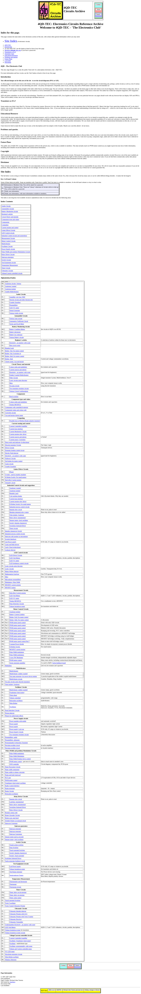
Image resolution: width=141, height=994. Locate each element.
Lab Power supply (10, 542)
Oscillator (12, 943)
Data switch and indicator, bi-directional (17, 442)
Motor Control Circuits (8, 241)
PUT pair (8, 777)
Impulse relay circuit (16, 509)
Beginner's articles (7, 214)
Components (5, 222)
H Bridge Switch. (15, 647)
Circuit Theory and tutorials (10, 217)
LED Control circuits (8, 233)
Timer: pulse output (15, 898)
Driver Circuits (9, 448)
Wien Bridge (13, 703)
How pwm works (15, 345)
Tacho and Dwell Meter (17, 324)
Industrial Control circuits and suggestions (14, 235)
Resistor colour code (11, 812)
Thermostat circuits (15, 887)
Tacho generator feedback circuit (15, 861)
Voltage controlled (15, 698)
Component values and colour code (15, 410)
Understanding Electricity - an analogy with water (20, 924)
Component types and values (10, 219)
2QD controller (14, 764)
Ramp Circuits (9, 791)
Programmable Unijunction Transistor (16, 743)
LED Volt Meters (15, 558)
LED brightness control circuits (19, 563)
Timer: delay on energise (17, 895)
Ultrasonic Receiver (16, 919)
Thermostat (13, 884)
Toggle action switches (16, 845)
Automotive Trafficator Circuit (19, 321)
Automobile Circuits (8, 209)
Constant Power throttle (17, 644)
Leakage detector (10, 550)
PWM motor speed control (18, 622)
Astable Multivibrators (12, 291)
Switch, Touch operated (17, 856)
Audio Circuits (6, 206)
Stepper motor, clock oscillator (19, 520)
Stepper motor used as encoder (14, 837)
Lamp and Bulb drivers (12, 544)
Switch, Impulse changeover (18, 523)
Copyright (8, 60)
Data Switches (14, 847)
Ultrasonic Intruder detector (18, 911)
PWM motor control (16, 660)
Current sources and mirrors (18, 370)
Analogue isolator (10, 289)
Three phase (13, 695)
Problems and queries (11, 57)
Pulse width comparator (12, 769)
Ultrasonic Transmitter (16, 922)
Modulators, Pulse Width (12, 582)
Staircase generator (15, 829)
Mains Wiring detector (12, 571)
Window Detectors (10, 959)
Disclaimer (8, 62)
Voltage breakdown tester (17, 606)
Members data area (13, 50)
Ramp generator (10, 788)
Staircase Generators (16, 834)
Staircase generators (8, 257)
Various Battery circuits (17, 337)
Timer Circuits (6, 268)
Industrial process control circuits (19, 507)
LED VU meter (14, 308)
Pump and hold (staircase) (13, 775)
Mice (11, 383)
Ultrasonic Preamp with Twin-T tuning (21, 916)
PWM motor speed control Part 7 (20, 641)
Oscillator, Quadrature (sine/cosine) (20, 941)
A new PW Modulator (16, 657)
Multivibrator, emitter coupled (19, 674)
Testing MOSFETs (15, 404)
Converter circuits (10, 413)
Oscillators (13, 707)
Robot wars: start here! (12, 818)
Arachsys (12, 982)
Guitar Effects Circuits (8, 230)
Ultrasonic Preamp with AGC (19, 914)
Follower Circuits (10, 458)
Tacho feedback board (59, 663)
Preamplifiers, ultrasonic (12, 740)
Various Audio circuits (16, 313)
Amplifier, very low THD (17, 297)
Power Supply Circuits (16, 732)
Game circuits (9, 464)
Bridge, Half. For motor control (14, 356)
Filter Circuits (14, 378)
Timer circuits (14, 528)
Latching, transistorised (17, 802)
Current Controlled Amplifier (18, 426)
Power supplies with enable (18, 721)
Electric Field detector (11, 453)
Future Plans (8, 59)
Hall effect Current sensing (13, 480)
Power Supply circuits (8, 249)
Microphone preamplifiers (13, 579)
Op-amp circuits (14, 386)
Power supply (14, 724)
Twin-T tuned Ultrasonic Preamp (15, 906)
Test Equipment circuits (9, 262)
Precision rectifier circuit (12, 745)
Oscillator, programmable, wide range (21, 946)
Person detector (9, 713)
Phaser (12, 472)
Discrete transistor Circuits (13, 445)
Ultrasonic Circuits (7, 270)
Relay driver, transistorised (18, 517)
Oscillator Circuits (7, 246)
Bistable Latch (9, 348)
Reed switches (14, 396)
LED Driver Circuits (16, 555)
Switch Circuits (6, 260)
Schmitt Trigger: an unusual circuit (15, 821)
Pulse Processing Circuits (12, 767)
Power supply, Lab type (17, 729)
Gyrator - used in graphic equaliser (15, 474)
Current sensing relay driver (18, 434)
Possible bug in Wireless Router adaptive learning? (25, 421)
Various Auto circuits (16, 318)
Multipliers (8, 665)
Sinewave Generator (11, 823)
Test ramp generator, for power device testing (23, 676)
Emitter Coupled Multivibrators (19, 375)
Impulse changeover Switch (13, 531)
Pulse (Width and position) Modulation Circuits (16, 252)
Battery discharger (15, 332)
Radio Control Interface (12, 786)
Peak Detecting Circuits (17, 604)
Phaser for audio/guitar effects (14, 716)
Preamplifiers (14, 305)
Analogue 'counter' (10, 286)
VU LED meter (10, 951)
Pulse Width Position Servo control (20, 759)
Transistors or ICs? (10, 52)
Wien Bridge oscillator (12, 957)
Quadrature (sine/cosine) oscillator (15, 783)
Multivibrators (6, 244)
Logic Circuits (9, 569)
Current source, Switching (17, 439)
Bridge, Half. (9, 359)
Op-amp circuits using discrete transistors (17, 682)
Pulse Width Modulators (17, 756)
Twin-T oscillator (10, 903)
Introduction (8, 47)
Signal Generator (15, 310)
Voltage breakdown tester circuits (15, 933)
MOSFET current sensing (13, 585)
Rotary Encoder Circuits (12, 815)
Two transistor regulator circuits (19, 388)
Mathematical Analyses (12, 574)
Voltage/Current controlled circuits (12, 273)
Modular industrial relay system (19, 512)
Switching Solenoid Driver (18, 526)
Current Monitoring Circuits (18, 431)
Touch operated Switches (17, 850)
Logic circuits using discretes (18, 380)
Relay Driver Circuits (8, 254)
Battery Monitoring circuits (10, 211)
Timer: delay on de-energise (18, 892)
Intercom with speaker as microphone (16, 536)
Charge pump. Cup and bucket (14, 361)
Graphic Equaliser (15, 302)
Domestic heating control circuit (14, 450)
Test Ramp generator (16, 872)
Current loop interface (16, 429)
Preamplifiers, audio (11, 737)
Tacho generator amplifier (17, 663)
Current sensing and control (10, 227)
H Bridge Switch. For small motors (15, 477)
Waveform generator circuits (13, 954)
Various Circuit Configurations (19, 391)
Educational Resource (11, 55)
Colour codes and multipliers (18, 367)
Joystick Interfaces (10, 539)
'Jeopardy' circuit (10, 483)
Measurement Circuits (8, 238)
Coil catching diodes (16, 496)
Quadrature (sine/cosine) (17, 692)
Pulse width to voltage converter (15, 772)
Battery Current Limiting (17, 614)
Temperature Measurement (10, 265)
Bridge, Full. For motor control (14, 351)
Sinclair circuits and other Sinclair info (21, 300)
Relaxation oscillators (16, 700)
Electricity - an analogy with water (20, 343)
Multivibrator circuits (16, 679)
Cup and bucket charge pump (14, 415)
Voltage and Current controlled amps (21, 949)
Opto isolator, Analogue (17, 515)
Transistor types (9, 54)
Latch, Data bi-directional (13, 547)
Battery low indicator (16, 335)
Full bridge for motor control (13, 461)
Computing (5, 225)
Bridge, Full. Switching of (13, 353)
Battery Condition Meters (17, 329)
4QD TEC (8, 45)
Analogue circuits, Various (13, 283)
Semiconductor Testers (16, 875)
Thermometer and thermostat (18, 881)
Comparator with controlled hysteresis (16, 407)
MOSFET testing (10, 587)
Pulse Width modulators (17, 652)
